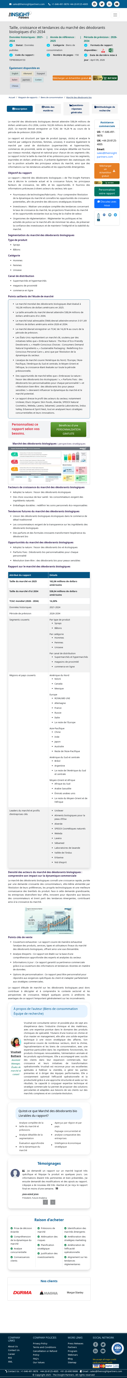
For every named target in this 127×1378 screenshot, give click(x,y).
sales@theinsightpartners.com (28, 4)
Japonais (26, 79)
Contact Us (14, 1350)
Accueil (12, 97)
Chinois (15, 86)
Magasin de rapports (27, 97)
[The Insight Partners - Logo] (20, 14)
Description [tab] (20, 108)
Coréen (38, 79)
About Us (13, 1346)
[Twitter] (102, 4)
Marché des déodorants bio (79, 97)
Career (11, 1354)
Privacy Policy (40, 1343)
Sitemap (72, 1362)
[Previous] (42, 1202)
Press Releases (75, 1343)
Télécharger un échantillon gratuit (70, 78)
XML (10, 1361)
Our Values (39, 1362)
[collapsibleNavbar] (115, 15)
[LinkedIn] (109, 4)
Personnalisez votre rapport (107, 191)
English (15, 73)
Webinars (73, 1354)
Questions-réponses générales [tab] (77, 109)
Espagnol (41, 73)
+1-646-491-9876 (60, 4)
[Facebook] (94, 4)
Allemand (27, 73)
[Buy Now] (105, 77)
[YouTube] (117, 4)
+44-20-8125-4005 (79, 4)
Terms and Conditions (44, 1347)
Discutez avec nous (108, 203)
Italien (14, 79)
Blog (70, 1358)
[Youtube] (103, 1353)
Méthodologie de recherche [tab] (105, 108)
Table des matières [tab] (48, 108)
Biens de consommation (52, 97)
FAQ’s (36, 1358)
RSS (10, 1357)
